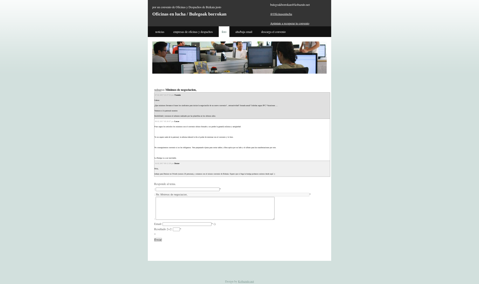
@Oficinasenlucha (281, 14)
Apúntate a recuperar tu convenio (289, 23)
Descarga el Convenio (273, 32)
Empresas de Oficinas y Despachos (193, 32)
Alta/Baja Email (243, 32)
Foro (224, 32)
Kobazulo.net (246, 281)
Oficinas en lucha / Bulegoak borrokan (189, 14)
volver (157, 90)
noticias (159, 32)
